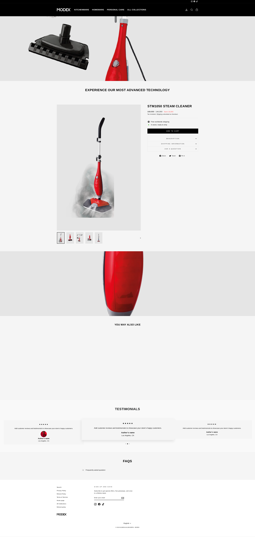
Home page (60, 500)
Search (59, 487)
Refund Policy (61, 494)
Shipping (159, 114)
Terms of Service (62, 497)
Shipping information (172, 144)
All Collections (61, 504)
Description (172, 138)
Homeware (98, 10)
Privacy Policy (61, 490)
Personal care (115, 10)
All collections (136, 10)
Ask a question (173, 149)
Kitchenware (81, 10)
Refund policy (61, 507)
